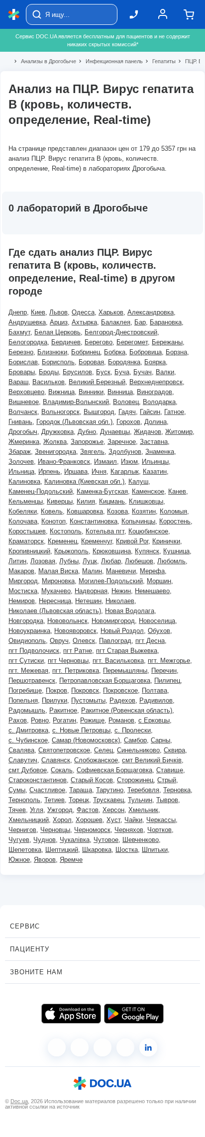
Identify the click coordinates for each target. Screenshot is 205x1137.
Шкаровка (96, 849)
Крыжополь (71, 551)
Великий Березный (97, 382)
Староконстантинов (37, 780)
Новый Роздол (122, 630)
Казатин (155, 471)
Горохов (128, 421)
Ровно (40, 720)
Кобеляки (22, 511)
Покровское (120, 690)
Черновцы (55, 829)
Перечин (164, 670)
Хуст (113, 820)
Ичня (99, 471)
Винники (91, 392)
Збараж (19, 451)
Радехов (122, 700)
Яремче (71, 859)
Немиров (21, 601)
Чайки (133, 820)
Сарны (160, 740)
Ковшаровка (85, 511)
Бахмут (19, 332)
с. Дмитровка (28, 730)
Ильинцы (155, 461)
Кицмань (112, 501)
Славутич (22, 760)
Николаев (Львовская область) (54, 611)
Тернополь (24, 800)
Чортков (159, 829)
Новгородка (25, 620)
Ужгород (60, 810)
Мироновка (58, 581)
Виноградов (154, 392)
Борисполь (58, 362)
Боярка (155, 362)
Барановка (166, 322)
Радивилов (156, 700)
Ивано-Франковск (64, 461)
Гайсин (150, 411)
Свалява (21, 750)
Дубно (87, 431)
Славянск (55, 760)
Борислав (23, 362)
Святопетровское (64, 750)
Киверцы (60, 501)
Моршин (159, 581)
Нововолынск (67, 620)
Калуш (138, 481)
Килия (86, 501)
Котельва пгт (105, 531)
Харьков (111, 312)
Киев (38, 312)
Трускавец (108, 800)
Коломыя (173, 511)
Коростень (175, 521)
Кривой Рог (132, 541)
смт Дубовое (27, 770)
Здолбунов (124, 451)
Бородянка (124, 362)
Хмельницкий (28, 820)
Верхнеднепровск (156, 382)
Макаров (21, 571)
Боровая (91, 362)
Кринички (166, 541)
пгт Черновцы (68, 660)
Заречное (121, 441)
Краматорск (26, 541)
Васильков (48, 382)
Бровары (21, 372)
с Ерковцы (154, 720)
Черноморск (92, 829)
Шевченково (140, 839)
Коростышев (27, 531)
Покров (56, 690)
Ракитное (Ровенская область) (126, 710)
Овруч (59, 640)
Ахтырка (84, 322)
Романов (121, 720)
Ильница (21, 471)
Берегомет (132, 342)
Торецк (79, 800)
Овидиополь (27, 640)
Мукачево (56, 591)
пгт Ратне (77, 650)
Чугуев (18, 839)
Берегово (98, 342)
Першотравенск (31, 680)
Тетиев (54, 800)
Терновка (177, 790)
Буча (121, 372)
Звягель (92, 451)
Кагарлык (124, 471)
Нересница (55, 601)
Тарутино (109, 790)
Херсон (113, 810)
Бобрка (114, 352)
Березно (20, 352)
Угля (36, 810)
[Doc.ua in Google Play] (134, 1014)
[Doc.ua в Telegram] (102, 1047)
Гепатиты (160, 61)
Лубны (69, 561)
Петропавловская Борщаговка (104, 680)
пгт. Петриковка (75, 670)
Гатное (174, 411)
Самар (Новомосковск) (86, 740)
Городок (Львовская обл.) (74, 421)
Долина (155, 421)
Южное (19, 859)
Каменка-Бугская (102, 491)
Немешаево (152, 591)
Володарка (159, 402)
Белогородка (27, 342)
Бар (140, 322)
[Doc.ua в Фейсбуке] (57, 1047)
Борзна (176, 352)
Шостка (126, 849)
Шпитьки (155, 849)
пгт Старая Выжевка (126, 650)
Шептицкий (61, 849)
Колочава (22, 521)
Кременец (62, 541)
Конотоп (53, 521)
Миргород (23, 581)
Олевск (84, 640)
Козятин (144, 511)
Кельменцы (25, 501)
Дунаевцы (115, 431)
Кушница (176, 551)
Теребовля (143, 790)
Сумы (16, 790)
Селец (103, 750)
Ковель (52, 511)
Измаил (105, 461)
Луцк (90, 561)
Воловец (126, 402)
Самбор (135, 740)
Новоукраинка (29, 630)
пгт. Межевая (28, 670)
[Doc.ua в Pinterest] (148, 1047)
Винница (120, 392)
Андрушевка (27, 322)
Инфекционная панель (110, 61)
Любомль (171, 561)
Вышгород (99, 411)
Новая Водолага (129, 611)
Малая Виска (58, 571)
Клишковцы (146, 501)
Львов (58, 312)
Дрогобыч (22, 431)
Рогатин (64, 720)
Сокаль (62, 770)
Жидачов (147, 431)
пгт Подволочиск (33, 650)
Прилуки (54, 700)
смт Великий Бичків (152, 760)
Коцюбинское (148, 531)
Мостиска (22, 591)
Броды (49, 372)
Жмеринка (23, 441)
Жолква (55, 441)
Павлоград (115, 640)
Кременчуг (96, 541)
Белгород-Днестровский (121, 332)
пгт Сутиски (26, 660)
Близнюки (52, 352)
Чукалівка (75, 839)
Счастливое (47, 790)
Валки (165, 372)
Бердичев (66, 342)
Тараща (80, 790)
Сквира (174, 750)
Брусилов (77, 372)
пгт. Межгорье (169, 660)
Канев (177, 491)
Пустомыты (88, 700)
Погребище (25, 690)
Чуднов (44, 839)
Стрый (166, 780)
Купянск (147, 551)
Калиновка (24, 481)
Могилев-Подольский (111, 581)
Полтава (154, 690)
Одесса (83, 312)
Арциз (59, 322)
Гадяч (127, 411)
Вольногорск (60, 411)
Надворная (91, 591)
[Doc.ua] (14, 14)
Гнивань (20, 421)
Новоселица (157, 620)
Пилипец (167, 680)
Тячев (17, 810)
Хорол (62, 820)
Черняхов (128, 829)
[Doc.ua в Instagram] (80, 1047)
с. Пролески (132, 730)
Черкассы (161, 820)
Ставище (169, 770)
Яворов (45, 859)
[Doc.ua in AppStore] (71, 1014)
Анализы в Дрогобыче (44, 61)
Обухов (159, 630)
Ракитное (63, 710)
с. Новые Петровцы (81, 730)
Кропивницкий (29, 551)
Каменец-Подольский (40, 491)
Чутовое (106, 839)
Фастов (88, 810)
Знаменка (159, 451)
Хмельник (143, 810)
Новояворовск (75, 630)
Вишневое (23, 402)
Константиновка (93, 521)
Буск (103, 372)
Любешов (139, 561)
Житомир (179, 431)
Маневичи (121, 571)
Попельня (23, 700)
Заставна (154, 441)
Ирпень (49, 471)
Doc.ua (19, 1101)
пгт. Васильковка (118, 660)
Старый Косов (92, 780)
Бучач (142, 372)
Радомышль (26, 710)
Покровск (85, 690)
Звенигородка (55, 451)
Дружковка (57, 431)
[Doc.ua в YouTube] (125, 1047)
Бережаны (167, 342)
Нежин (121, 591)
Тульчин (140, 800)
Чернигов (22, 829)
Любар (111, 561)
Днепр (17, 312)
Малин (92, 571)
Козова (117, 511)
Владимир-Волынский (76, 402)
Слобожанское (96, 760)
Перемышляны (125, 670)
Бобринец (85, 352)
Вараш (18, 382)
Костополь (66, 531)
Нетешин (88, 601)
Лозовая (42, 561)
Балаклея (115, 322)
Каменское (148, 491)
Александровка (150, 312)
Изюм (129, 461)
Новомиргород (113, 620)
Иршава (76, 471)
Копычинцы (138, 521)
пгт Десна (150, 640)
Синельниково (138, 750)
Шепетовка (24, 849)
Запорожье (87, 441)
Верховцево (26, 392)
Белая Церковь (57, 332)
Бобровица (145, 352)
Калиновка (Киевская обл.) (84, 481)
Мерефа (152, 571)
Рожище (92, 720)
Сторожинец (135, 780)
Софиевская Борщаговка (114, 770)
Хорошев (89, 820)
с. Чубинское (28, 740)
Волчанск (22, 411)
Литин (17, 561)
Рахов (17, 720)
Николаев (119, 601)
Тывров (167, 800)
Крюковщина (112, 551)
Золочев (21, 461)
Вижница (61, 392)
